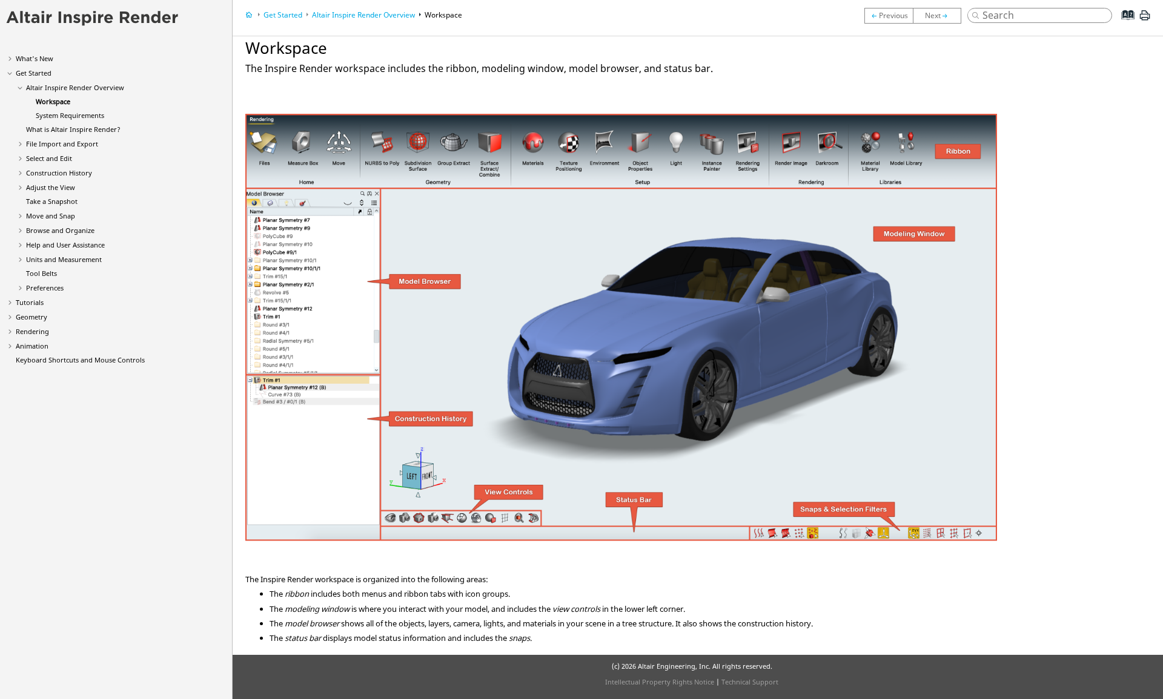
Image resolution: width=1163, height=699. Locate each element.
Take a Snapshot (52, 201)
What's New (34, 58)
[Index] (1124, 24)
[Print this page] (1144, 20)
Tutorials (30, 302)
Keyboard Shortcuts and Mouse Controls (80, 359)
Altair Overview (75, 87)
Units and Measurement (64, 259)
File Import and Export (62, 143)
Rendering (32, 331)
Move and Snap (50, 215)
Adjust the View (50, 187)
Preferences (45, 287)
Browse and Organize (60, 230)
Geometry (31, 316)
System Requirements (70, 115)
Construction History (59, 172)
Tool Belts (41, 273)
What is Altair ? (73, 129)
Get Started (33, 72)
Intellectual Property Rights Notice (659, 681)
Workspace (53, 101)
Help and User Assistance (65, 244)
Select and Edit (49, 158)
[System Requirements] (940, 16)
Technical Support (749, 681)
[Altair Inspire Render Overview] (888, 16)
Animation (32, 345)
